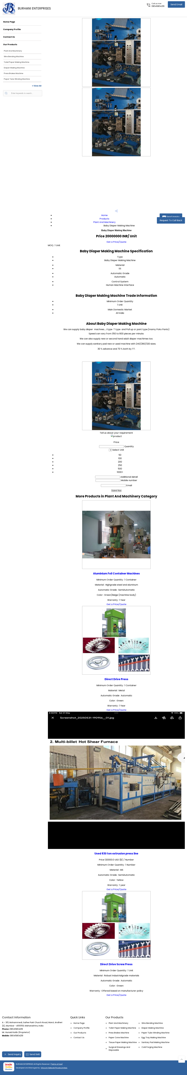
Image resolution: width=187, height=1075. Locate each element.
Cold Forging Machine (152, 1047)
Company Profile (12, 29)
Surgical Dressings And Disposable (119, 1048)
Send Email (176, 4)
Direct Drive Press (116, 679)
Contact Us (9, 37)
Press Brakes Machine (13, 73)
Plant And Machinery (13, 51)
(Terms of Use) (57, 1064)
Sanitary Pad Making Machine (155, 1042)
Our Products (10, 44)
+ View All (36, 85)
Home (104, 215)
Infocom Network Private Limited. (54, 1068)
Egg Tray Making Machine (154, 1037)
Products (104, 218)
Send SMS (35, 1054)
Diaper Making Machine (14, 68)
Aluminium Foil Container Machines (116, 573)
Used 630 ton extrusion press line (116, 853)
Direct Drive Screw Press (116, 964)
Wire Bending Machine (14, 56)
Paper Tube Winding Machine (17, 79)
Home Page (9, 21)
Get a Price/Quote (116, 241)
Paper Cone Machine (119, 1037)
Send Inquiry (172, 216)
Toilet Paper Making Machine (16, 62)
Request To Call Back (171, 220)
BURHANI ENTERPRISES (34, 8)
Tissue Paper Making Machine (123, 1042)
